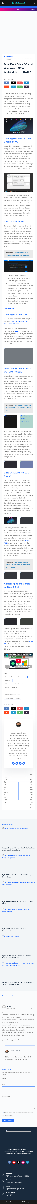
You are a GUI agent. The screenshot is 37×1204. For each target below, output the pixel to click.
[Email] (26, 87)
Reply (32, 1008)
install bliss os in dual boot (12, 694)
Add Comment (6, 1096)
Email (3, 1084)
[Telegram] (13, 87)
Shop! (18, 9)
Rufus (17, 331)
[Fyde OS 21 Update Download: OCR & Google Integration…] (18, 863)
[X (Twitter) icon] (16, 763)
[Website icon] (13, 763)
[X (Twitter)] (13, 83)
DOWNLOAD (9, 308)
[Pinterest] (20, 83)
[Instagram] (23, 1162)
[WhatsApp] (20, 87)
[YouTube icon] (23, 763)
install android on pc (11, 687)
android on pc (22, 677)
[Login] (3, 9)
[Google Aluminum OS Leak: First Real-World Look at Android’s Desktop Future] (18, 836)
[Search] (34, 3)
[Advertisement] (18, 30)
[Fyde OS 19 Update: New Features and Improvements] (18, 917)
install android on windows (12, 691)
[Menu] (3, 3)
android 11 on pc (10, 677)
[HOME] (4, 56)
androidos (8, 680)
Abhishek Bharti (15, 1051)
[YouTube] (14, 1162)
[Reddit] (6, 87)
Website (4, 1090)
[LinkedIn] (26, 83)
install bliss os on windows (12, 698)
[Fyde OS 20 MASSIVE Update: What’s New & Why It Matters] (18, 890)
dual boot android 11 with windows (15, 684)
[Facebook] (6, 83)
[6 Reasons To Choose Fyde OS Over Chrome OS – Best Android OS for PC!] (18, 971)
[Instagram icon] (20, 763)
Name (4, 1078)
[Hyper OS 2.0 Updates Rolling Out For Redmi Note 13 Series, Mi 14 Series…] (18, 944)
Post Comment (8, 1120)
